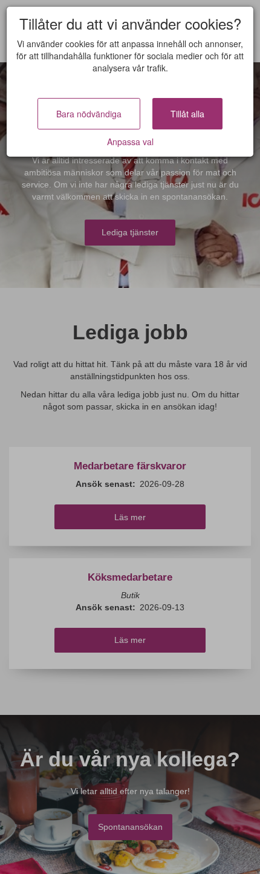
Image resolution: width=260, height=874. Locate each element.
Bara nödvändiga (89, 114)
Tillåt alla (187, 114)
